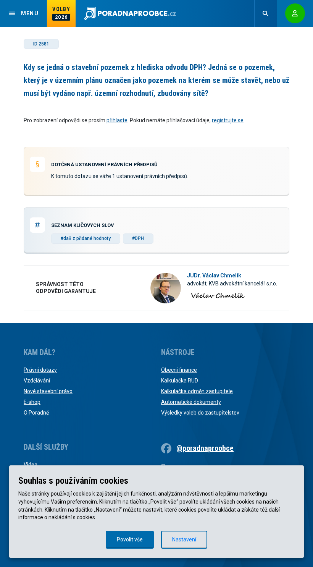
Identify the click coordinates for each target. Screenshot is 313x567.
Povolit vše (130, 539)
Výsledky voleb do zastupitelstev (200, 413)
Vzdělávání (37, 380)
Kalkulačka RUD (179, 380)
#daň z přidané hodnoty (86, 238)
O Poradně (36, 413)
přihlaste (116, 120)
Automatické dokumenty (191, 402)
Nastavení (184, 539)
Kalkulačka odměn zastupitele (197, 391)
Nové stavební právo (48, 391)
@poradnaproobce (205, 448)
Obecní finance (179, 370)
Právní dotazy (40, 370)
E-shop (32, 402)
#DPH (138, 238)
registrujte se (228, 120)
